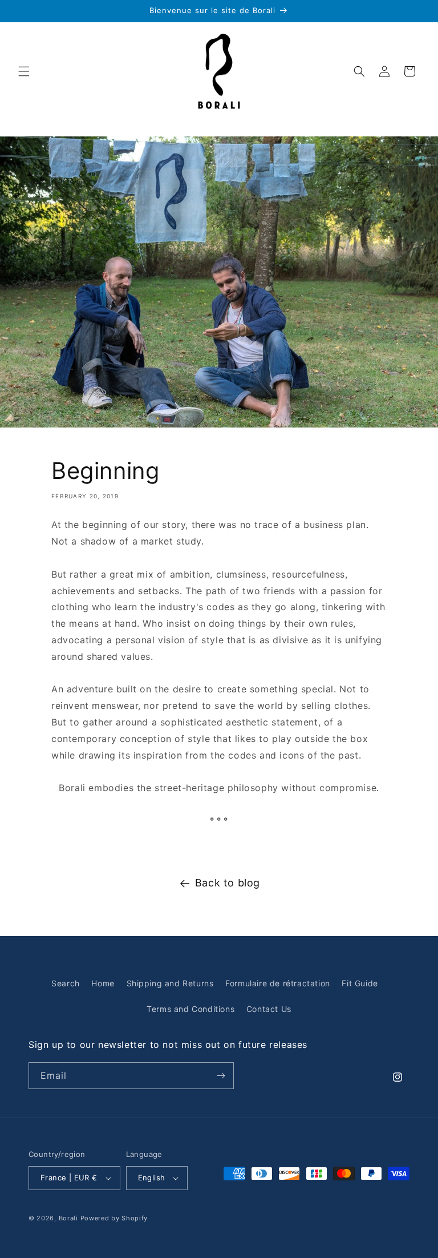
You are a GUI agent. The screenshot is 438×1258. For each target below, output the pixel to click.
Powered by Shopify (114, 1218)
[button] (23, 71)
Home (102, 983)
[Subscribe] (220, 1075)
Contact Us (268, 1009)
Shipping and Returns (170, 983)
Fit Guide (360, 983)
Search (65, 983)
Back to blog (227, 883)
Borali (68, 1218)
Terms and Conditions (190, 1009)
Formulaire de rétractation (277, 983)
